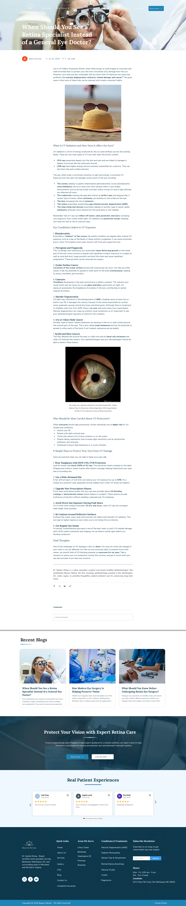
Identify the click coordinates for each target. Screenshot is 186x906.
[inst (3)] (24, 879)
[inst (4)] (36, 879)
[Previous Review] (30, 804)
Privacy (158, 903)
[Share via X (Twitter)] (59, 586)
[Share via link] (70, 586)
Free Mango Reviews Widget (93, 818)
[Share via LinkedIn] (65, 586)
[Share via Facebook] (54, 586)
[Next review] (156, 802)
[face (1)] (30, 879)
